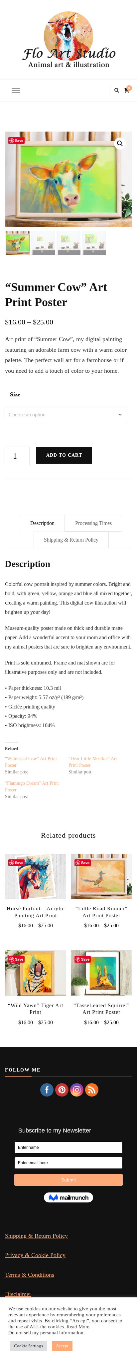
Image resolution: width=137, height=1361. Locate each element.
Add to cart (64, 455)
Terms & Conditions (29, 1274)
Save (19, 140)
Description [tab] (42, 523)
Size (15, 394)
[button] (120, 144)
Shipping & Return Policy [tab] (71, 540)
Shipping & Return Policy (36, 1235)
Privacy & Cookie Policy (35, 1255)
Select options (35, 880)
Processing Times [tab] (93, 523)
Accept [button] (62, 1345)
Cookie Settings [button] (28, 1345)
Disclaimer (18, 1294)
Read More (78, 1326)
